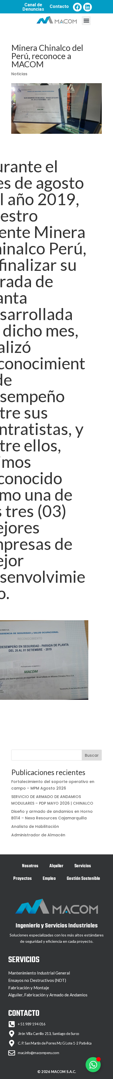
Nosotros (30, 866)
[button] (86, 20)
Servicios (82, 866)
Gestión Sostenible (83, 878)
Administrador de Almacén (38, 835)
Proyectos (22, 878)
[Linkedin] (87, 7)
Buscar (92, 755)
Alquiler (56, 866)
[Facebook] (77, 7)
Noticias (19, 74)
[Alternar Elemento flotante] (93, 1064)
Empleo (49, 878)
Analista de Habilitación (35, 826)
